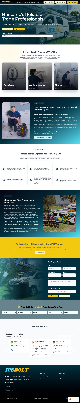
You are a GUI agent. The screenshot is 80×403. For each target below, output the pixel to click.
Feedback (61, 376)
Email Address (51, 272)
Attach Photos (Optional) (54, 288)
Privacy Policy (45, 398)
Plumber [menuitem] (33, 2)
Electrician (42, 373)
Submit (53, 295)
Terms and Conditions (37, 398)
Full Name (50, 265)
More (38, 2)
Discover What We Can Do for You (43, 137)
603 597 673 (11, 382)
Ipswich (35, 312)
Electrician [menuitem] (18, 2)
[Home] (7, 2)
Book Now (73, 2)
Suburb (64, 272)
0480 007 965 (50, 2)
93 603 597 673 (12, 381)
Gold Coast (20, 312)
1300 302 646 (61, 2)
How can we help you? (53, 278)
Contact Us (61, 378)
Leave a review (69, 336)
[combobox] (27, 35)
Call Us (8, 29)
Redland (66, 312)
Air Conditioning (44, 376)
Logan (50, 312)
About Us (61, 381)
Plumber (42, 378)
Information (62, 373)
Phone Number (66, 265)
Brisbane (5, 312)
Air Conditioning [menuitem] (26, 2)
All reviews (61, 336)
